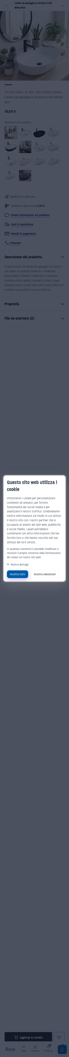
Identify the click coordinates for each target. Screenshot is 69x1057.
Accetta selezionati (45, 574)
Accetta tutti (17, 574)
